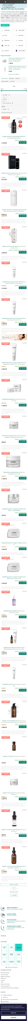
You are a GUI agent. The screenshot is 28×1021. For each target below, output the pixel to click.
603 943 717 (5, 997)
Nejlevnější (11, 78)
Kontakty (3, 980)
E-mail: (9, 7)
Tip (4, 101)
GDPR (2, 982)
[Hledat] (17, 1)
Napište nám (3, 978)
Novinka (5, 99)
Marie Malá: (7, 5)
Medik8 (6, 109)
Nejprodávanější (4, 81)
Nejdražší (17, 78)
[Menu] (24, 1)
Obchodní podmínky (5, 973)
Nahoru (14, 895)
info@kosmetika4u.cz (7, 995)
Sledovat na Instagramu (13, 967)
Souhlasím (13, 1017)
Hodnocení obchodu (5, 984)
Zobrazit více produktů (13, 74)
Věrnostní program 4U (5, 986)
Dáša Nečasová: (8, 4)
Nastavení (13, 1013)
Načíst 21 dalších (14, 884)
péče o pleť (11, 11)
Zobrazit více (5, 25)
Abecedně (12, 81)
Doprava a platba (4, 974)
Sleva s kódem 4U (8, 103)
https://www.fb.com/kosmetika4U (10, 999)
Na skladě (6, 95)
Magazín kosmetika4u (5, 976)
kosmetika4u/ (6, 1001)
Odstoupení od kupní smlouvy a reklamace (10, 988)
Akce (5, 97)
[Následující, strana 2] (14, 888)
